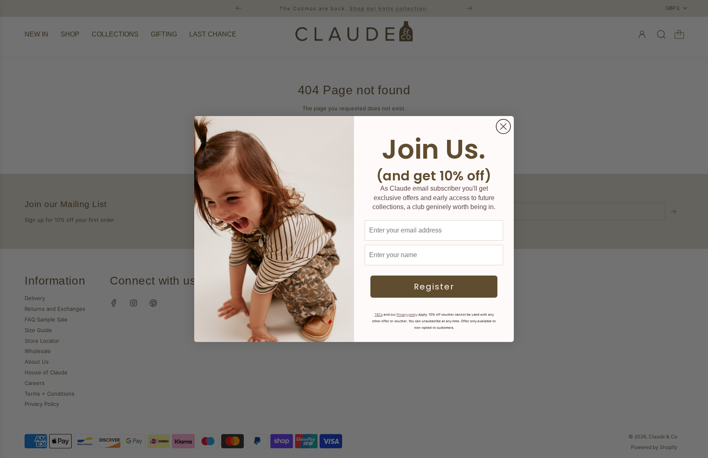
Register (434, 286)
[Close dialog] (503, 126)
